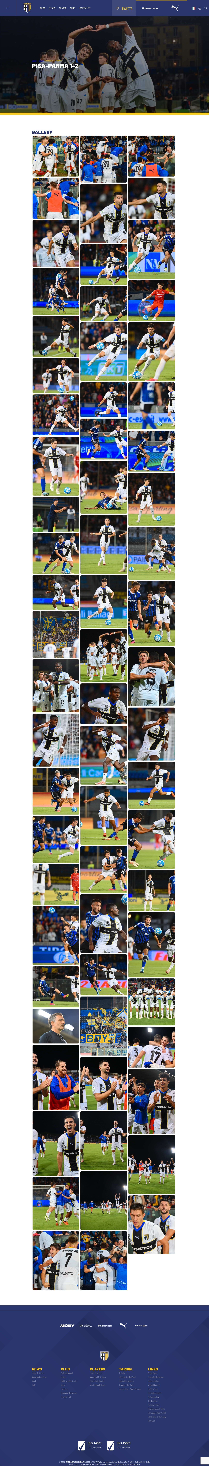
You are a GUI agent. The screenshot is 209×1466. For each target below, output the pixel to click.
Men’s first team (38, 1373)
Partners (151, 1420)
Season (62, 8)
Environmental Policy (156, 1408)
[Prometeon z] (104, 1325)
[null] (67, 1325)
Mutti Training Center (69, 1381)
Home (34, 61)
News (42, 8)
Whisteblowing (153, 1385)
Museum (64, 1388)
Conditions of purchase (157, 1416)
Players (97, 1369)
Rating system (153, 1396)
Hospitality (85, 8)
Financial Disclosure (69, 1392)
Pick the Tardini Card (127, 1377)
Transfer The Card (126, 1385)
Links (153, 1369)
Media (41, 61)
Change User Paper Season (130, 1388)
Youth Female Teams (98, 1385)
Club (33, 1385)
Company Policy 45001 (157, 1412)
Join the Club (66, 1396)
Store (63, 1385)
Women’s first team (39, 1377)
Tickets (122, 1373)
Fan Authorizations (126, 1381)
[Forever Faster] (123, 1325)
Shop (72, 8)
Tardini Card (153, 1400)
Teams (52, 8)
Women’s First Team (98, 1377)
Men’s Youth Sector (97, 1381)
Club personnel (67, 1373)
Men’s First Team (96, 1373)
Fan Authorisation (155, 1392)
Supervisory (152, 1373)
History (64, 1377)
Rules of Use (153, 1388)
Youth (34, 1381)
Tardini (125, 1369)
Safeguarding (153, 1381)
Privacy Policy (153, 1404)
